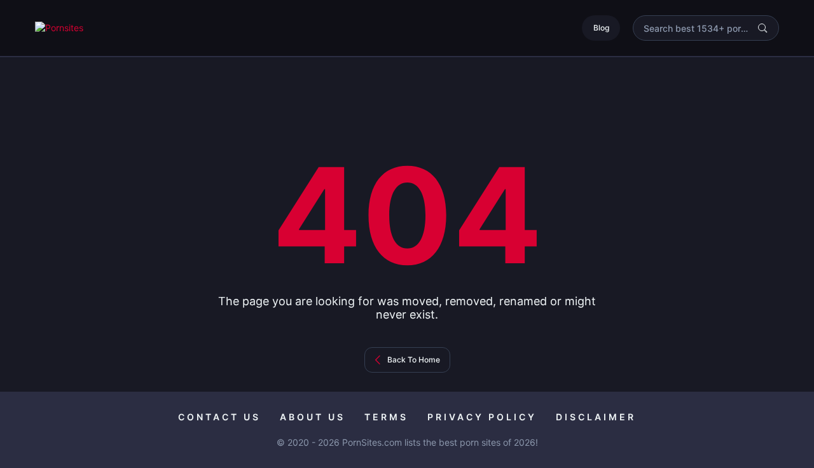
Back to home (413, 359)
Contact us (219, 416)
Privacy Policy (482, 416)
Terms (386, 416)
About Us (312, 416)
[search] (762, 28)
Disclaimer (596, 416)
